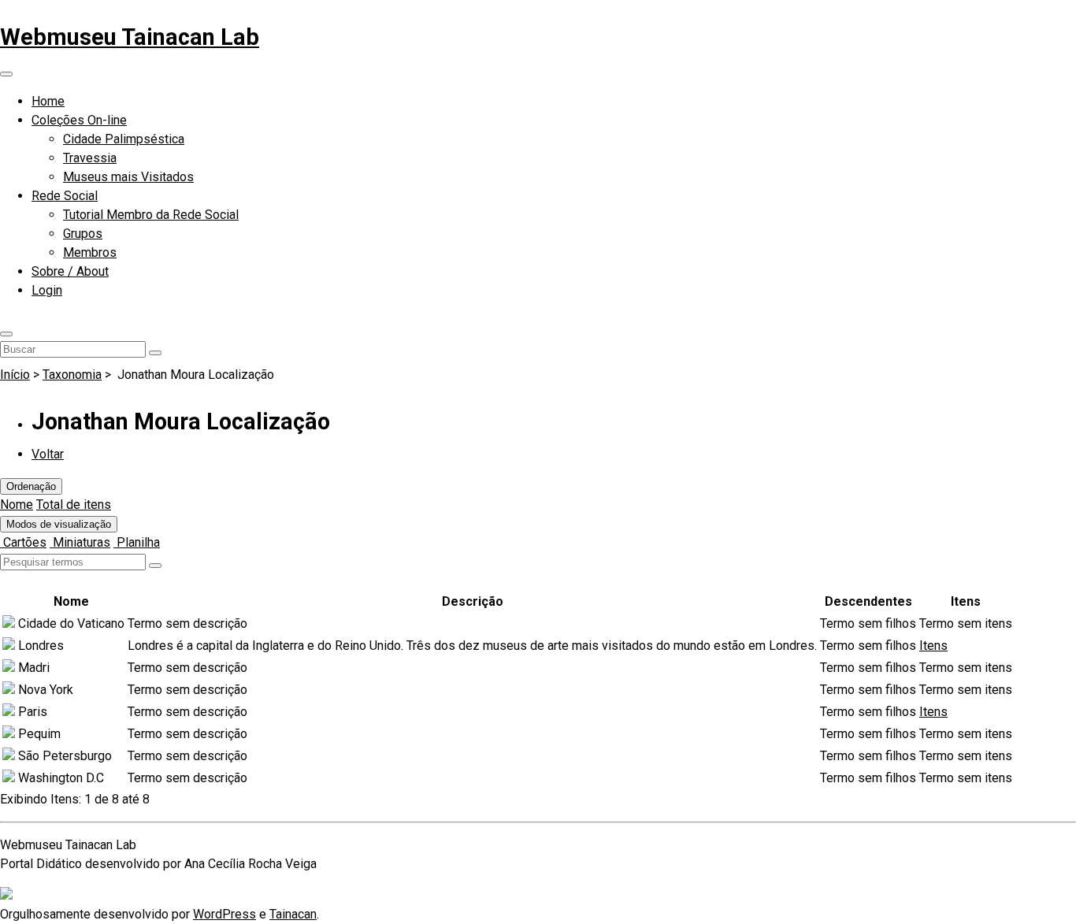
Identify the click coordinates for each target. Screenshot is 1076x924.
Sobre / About (70, 271)
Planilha (136, 542)
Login (47, 290)
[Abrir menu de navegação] (6, 74)
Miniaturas (80, 542)
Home (48, 101)
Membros (90, 252)
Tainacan (293, 914)
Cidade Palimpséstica (123, 139)
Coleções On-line (79, 120)
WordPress (224, 914)
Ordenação (31, 486)
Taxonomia (72, 374)
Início (15, 374)
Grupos (82, 233)
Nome (16, 504)
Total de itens (73, 504)
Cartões (23, 542)
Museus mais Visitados (128, 176)
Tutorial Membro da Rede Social (151, 214)
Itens (933, 645)
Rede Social (65, 195)
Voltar (48, 454)
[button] (6, 334)
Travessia (90, 157)
